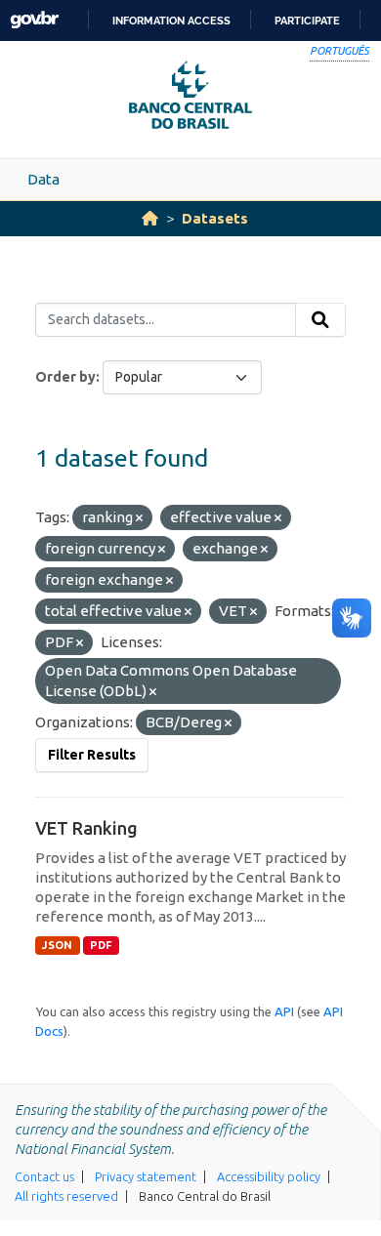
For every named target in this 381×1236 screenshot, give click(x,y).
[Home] (150, 218)
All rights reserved (66, 1196)
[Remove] (139, 518)
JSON (57, 945)
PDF (101, 945)
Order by (65, 377)
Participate (307, 20)
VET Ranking (86, 828)
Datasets (215, 218)
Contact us (44, 1176)
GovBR (34, 20)
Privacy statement (145, 1176)
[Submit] (320, 320)
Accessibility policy (268, 1176)
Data (43, 179)
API (284, 1011)
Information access (171, 20)
